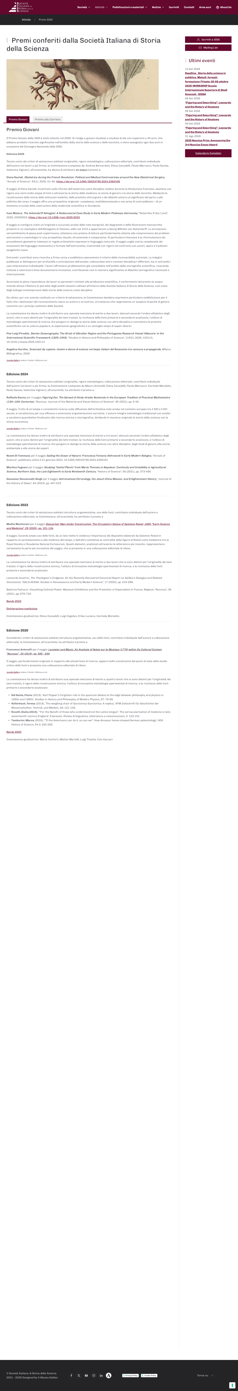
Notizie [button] (156, 7)
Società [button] (82, 7)
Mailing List (211, 47)
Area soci (205, 7)
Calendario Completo (208, 153)
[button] (212, 1375)
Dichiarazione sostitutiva (21, 608)
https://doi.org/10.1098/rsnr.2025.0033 (54, 217)
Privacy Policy (131, 1375)
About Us (226, 7)
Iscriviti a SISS (211, 39)
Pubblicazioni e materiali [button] (128, 7)
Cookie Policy (150, 1375)
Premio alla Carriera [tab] (48, 119)
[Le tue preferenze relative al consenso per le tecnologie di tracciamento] (232, 1385)
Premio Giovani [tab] (18, 119)
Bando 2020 (13, 731)
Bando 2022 (13, 601)
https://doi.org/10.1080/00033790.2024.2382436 (88, 181)
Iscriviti (174, 7)
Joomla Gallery (13, 360)
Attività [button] (99, 7)
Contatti (189, 7)
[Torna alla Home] (21, 7)
